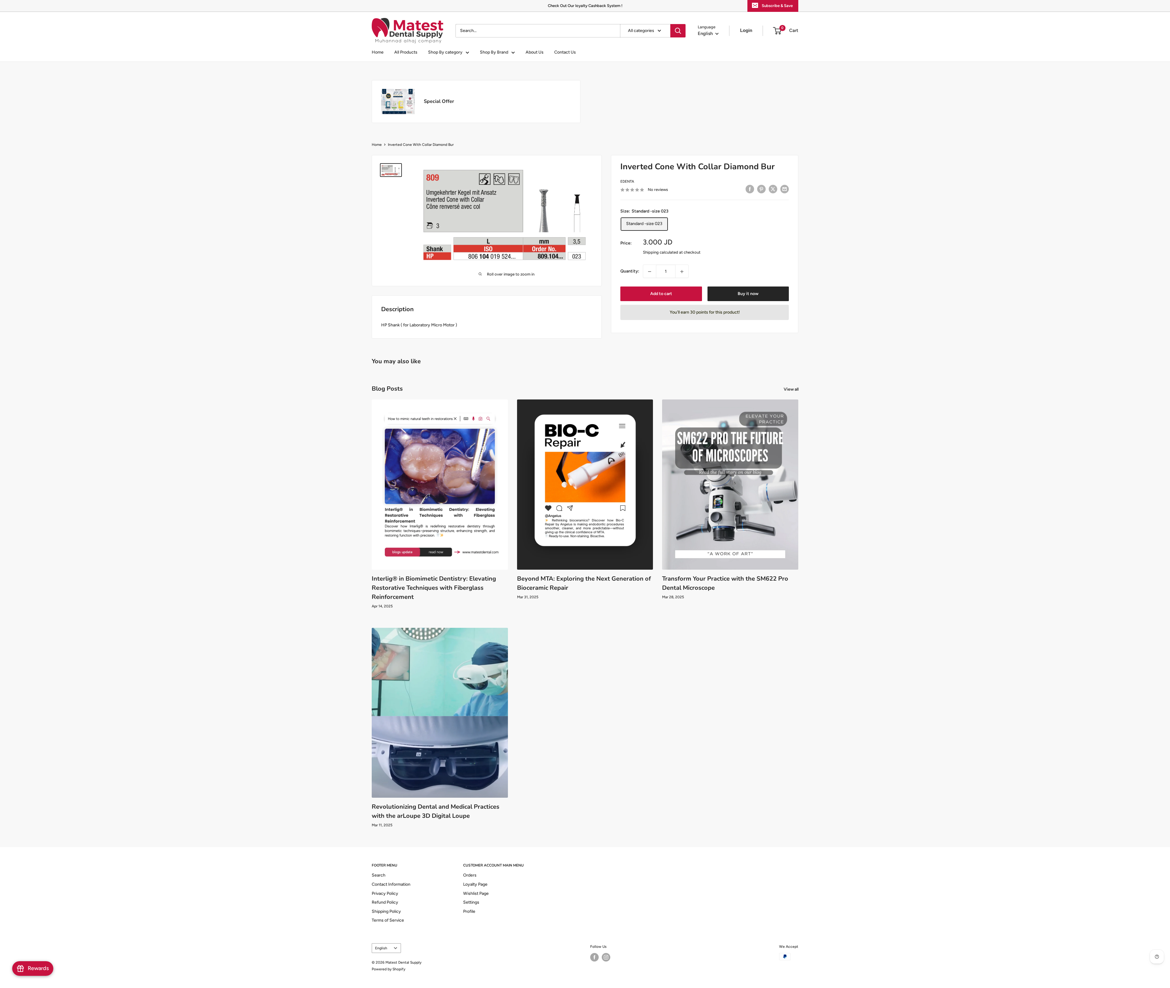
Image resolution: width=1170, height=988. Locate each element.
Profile (469, 911)
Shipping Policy (386, 911)
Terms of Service (388, 920)
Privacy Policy (385, 893)
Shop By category (445, 52)
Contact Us (565, 52)
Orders (470, 875)
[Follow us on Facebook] (594, 957)
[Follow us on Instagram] (606, 957)
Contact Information (391, 884)
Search (378, 875)
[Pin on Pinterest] (761, 189)
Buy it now (748, 294)
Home (378, 52)
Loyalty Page (475, 884)
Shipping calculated (660, 252)
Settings (471, 902)
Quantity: (629, 271)
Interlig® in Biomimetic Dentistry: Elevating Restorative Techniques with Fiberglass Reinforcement (434, 588)
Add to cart (661, 294)
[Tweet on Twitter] (773, 189)
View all (792, 389)
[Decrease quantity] (649, 271)
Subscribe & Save (777, 5)
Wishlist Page (476, 893)
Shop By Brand (494, 52)
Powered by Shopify (388, 969)
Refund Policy (385, 902)
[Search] (678, 30)
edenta (627, 181)
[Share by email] (784, 189)
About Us (535, 52)
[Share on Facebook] (750, 189)
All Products (405, 52)
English (381, 948)
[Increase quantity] (681, 271)
